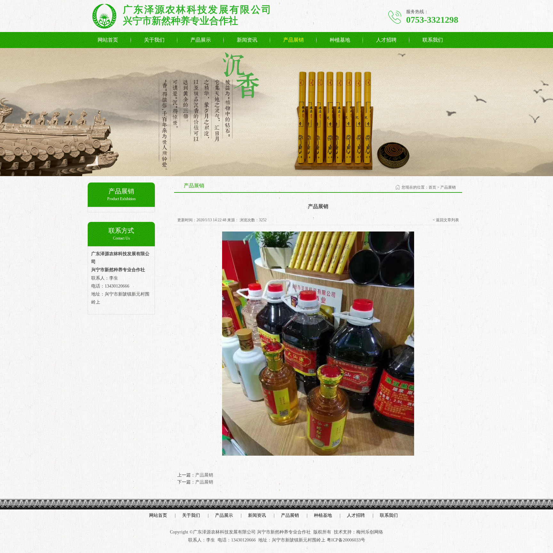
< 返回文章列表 (446, 220)
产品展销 (293, 40)
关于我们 (154, 40)
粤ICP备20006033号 (346, 540)
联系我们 (432, 40)
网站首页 (108, 40)
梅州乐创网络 (369, 532)
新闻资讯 (247, 40)
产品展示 (200, 40)
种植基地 (340, 40)
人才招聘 (386, 40)
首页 (432, 187)
